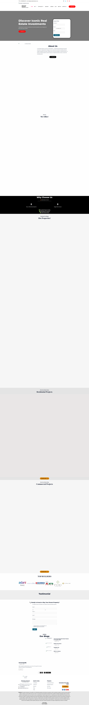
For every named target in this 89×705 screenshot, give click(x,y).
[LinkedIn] (65, 1)
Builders (46, 6)
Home (32, 6)
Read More (21, 669)
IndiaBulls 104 (56, 647)
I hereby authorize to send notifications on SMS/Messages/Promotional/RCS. (40, 626)
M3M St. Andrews (57, 651)
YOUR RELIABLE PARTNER (25, 7)
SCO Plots (48, 686)
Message (33, 619)
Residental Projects (50, 684)
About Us (59, 6)
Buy (34, 6)
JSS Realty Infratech (24, 6)
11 (44, 672)
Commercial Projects (50, 682)
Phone (54, 26)
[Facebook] (63, 1)
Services (51, 6)
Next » (48, 672)
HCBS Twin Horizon (57, 643)
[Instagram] (67, 1)
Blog (56, 6)
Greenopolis (22, 662)
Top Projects (40, 6)
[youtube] (69, 1)
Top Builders (35, 682)
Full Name (55, 23)
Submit (35, 629)
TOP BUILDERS (44, 576)
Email (54, 30)
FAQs (34, 689)
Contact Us (64, 6)
